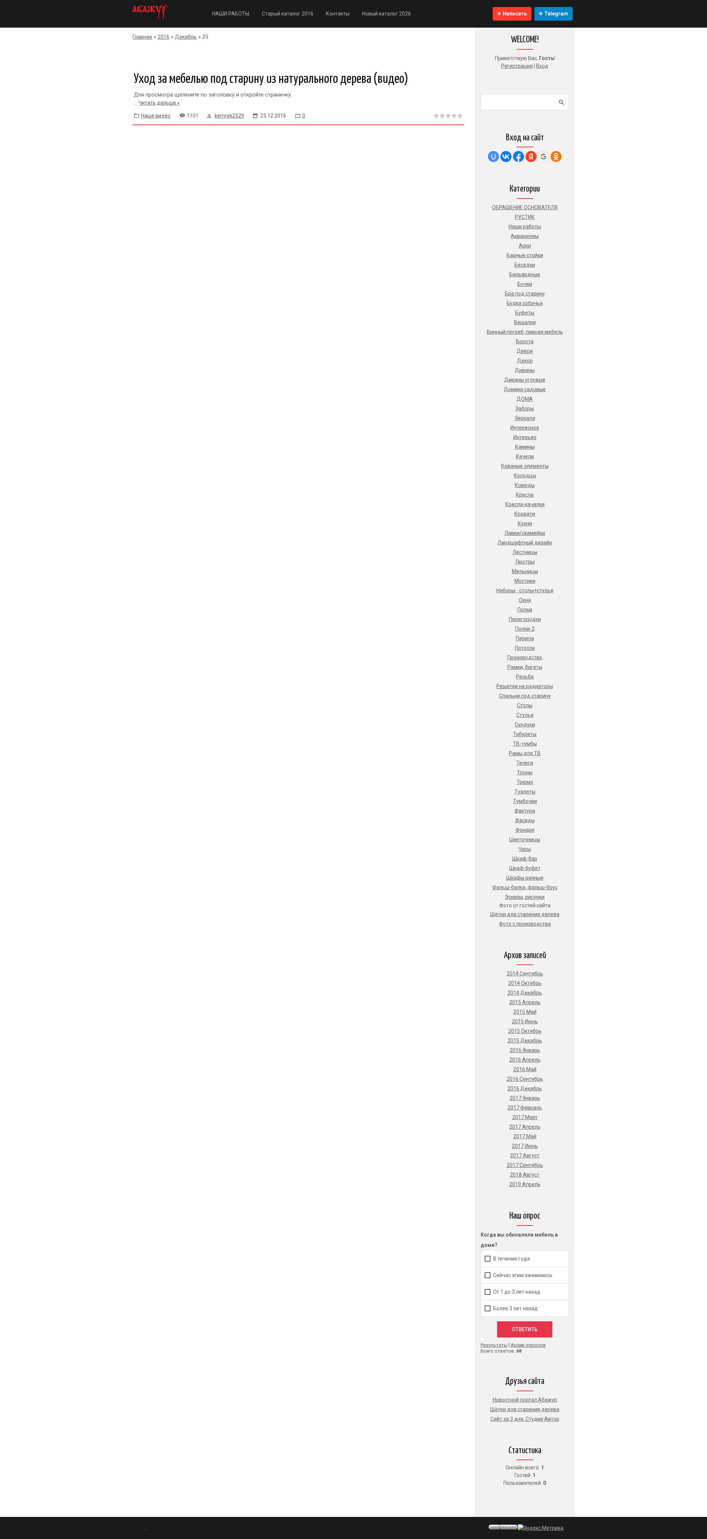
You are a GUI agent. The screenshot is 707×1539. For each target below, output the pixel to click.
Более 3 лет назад (515, 1308)
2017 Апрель (525, 1127)
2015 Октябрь (525, 1031)
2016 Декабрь (524, 1088)
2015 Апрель (525, 1002)
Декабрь (186, 37)
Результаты (494, 1345)
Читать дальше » (159, 103)
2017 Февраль (524, 1108)
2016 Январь (525, 1050)
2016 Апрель (525, 1060)
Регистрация (517, 66)
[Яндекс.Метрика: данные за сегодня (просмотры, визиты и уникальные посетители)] (540, 1528)
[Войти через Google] (543, 156)
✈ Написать (512, 14)
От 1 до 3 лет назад (516, 1291)
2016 (163, 37)
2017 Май (525, 1136)
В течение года (511, 1258)
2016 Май (525, 1069)
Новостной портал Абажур (525, 1400)
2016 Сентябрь (525, 1079)
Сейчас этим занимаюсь (522, 1275)
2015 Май (525, 1012)
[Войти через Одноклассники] (556, 156)
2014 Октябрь (525, 983)
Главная (142, 37)
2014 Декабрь (524, 993)
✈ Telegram (553, 14)
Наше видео (155, 116)
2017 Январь (525, 1098)
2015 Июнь (525, 1021)
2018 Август (524, 1175)
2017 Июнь (525, 1146)
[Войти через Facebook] (518, 156)
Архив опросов (528, 1345)
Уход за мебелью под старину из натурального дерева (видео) (271, 79)
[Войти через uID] (493, 156)
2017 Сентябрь (525, 1165)
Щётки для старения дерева (524, 1409)
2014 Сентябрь (525, 974)
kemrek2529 (229, 116)
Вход (542, 66)
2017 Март (525, 1117)
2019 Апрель (525, 1184)
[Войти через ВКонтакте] (505, 156)
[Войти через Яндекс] (531, 156)
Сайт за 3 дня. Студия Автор (524, 1419)
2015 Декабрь (524, 1041)
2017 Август (524, 1155)
